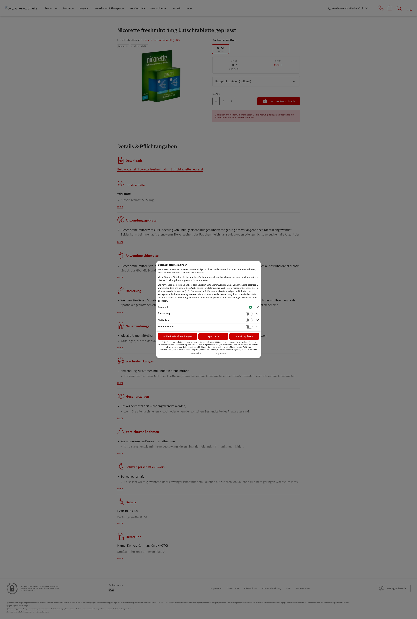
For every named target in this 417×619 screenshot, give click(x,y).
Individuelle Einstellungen (177, 336)
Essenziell (163, 307)
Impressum (221, 353)
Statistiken (163, 320)
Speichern (213, 336)
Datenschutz (196, 353)
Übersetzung (164, 313)
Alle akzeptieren (244, 336)
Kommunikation (166, 326)
